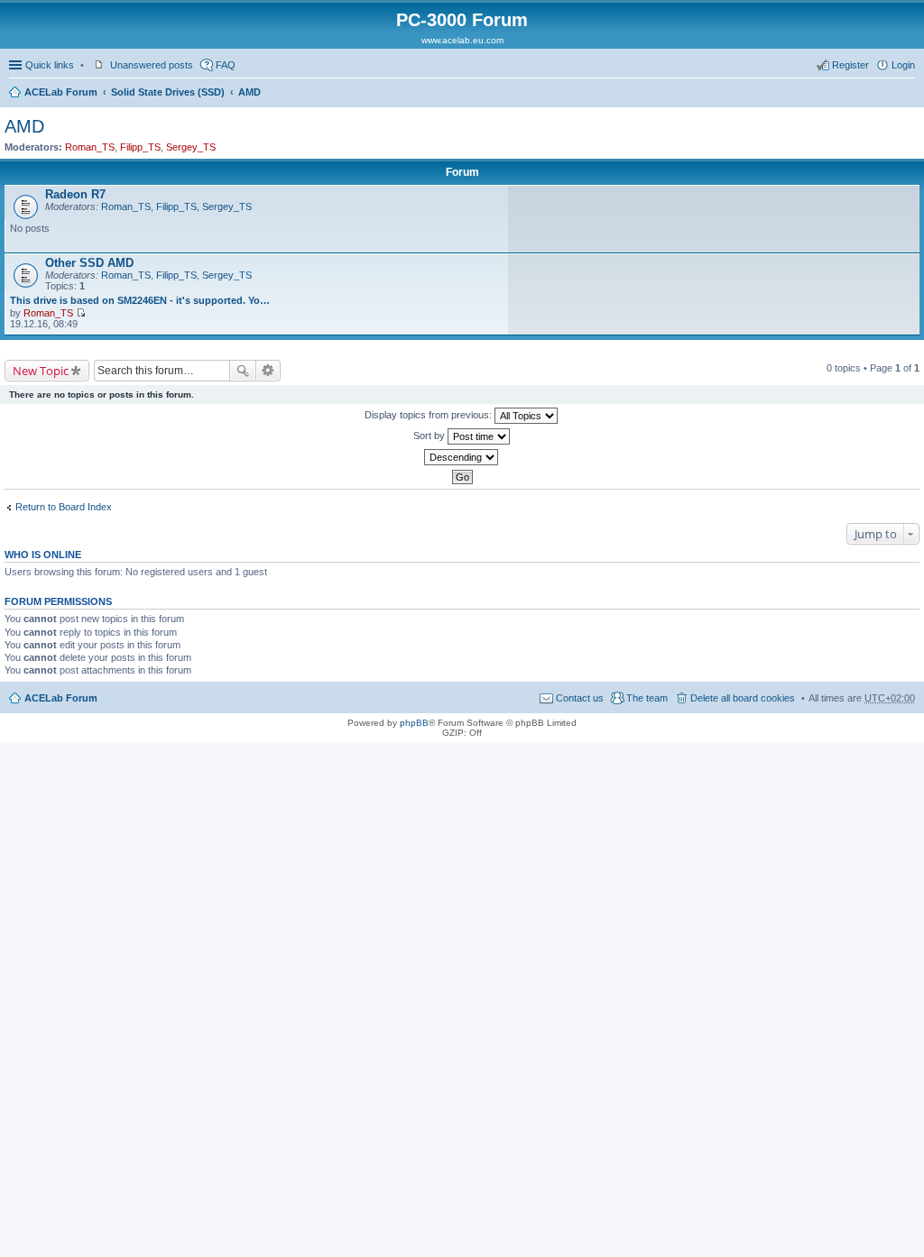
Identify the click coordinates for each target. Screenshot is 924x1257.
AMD (249, 92)
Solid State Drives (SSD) (168, 92)
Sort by (430, 435)
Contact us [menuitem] (580, 698)
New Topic (41, 370)
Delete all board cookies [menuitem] (742, 698)
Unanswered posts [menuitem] (151, 65)
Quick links (49, 65)
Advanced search (268, 370)
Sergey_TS (191, 147)
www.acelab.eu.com (462, 40)
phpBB (414, 723)
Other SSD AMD (89, 263)
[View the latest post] (81, 312)
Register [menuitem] (850, 65)
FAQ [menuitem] (226, 65)
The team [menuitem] (647, 698)
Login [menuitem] (903, 65)
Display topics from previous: (429, 414)
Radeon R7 (75, 194)
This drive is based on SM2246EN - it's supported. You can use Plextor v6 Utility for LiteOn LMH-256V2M (141, 300)
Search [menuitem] (908, 94)
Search (242, 370)
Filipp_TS (140, 147)
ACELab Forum (60, 92)
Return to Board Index (63, 506)
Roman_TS (90, 147)
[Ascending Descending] (462, 457)
